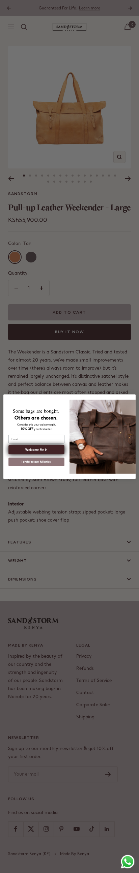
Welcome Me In (36, 449)
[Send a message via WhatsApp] (128, 862)
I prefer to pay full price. (37, 461)
